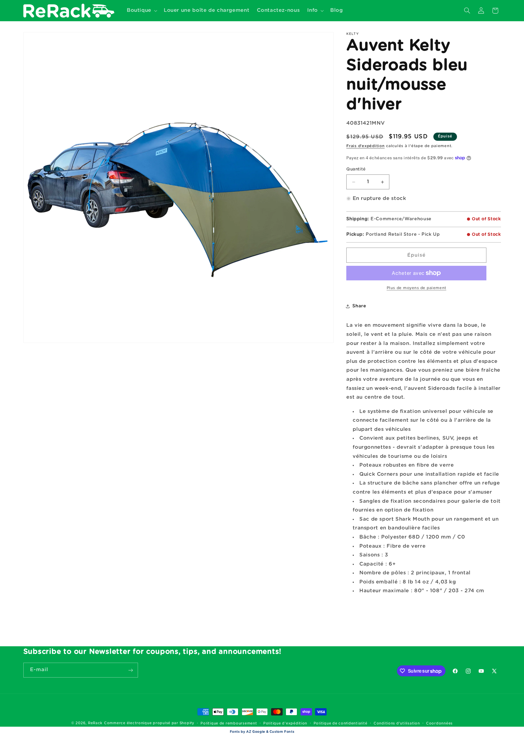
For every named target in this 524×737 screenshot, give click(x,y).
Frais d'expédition (365, 146)
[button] (141, 10)
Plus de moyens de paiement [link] (416, 288)
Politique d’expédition (285, 723)
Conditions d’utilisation (397, 723)
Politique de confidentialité (341, 723)
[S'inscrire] (130, 670)
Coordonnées (439, 723)
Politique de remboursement (228, 723)
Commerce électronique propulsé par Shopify (149, 723)
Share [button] (359, 306)
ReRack (95, 723)
